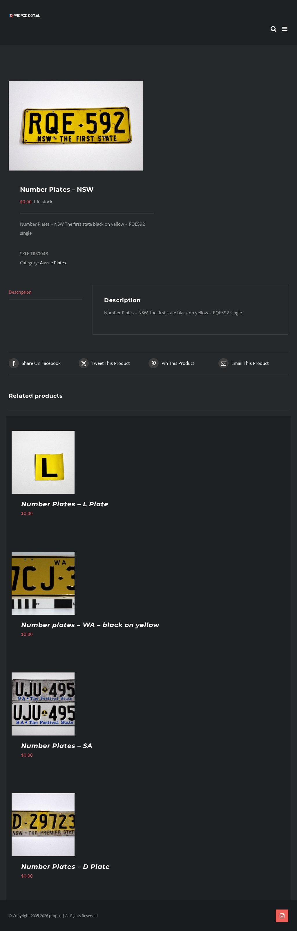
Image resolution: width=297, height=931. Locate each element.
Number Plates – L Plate (64, 504)
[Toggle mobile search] (273, 29)
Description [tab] (20, 292)
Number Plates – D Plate (65, 867)
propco (55, 915)
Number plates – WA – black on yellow (90, 625)
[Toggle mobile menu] (285, 29)
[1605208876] (76, 126)
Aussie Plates (53, 263)
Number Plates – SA (57, 746)
